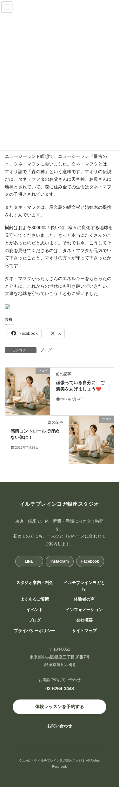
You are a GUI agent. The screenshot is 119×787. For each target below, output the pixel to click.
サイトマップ (84, 631)
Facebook (90, 561)
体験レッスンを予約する (59, 706)
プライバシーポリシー (34, 631)
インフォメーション (84, 610)
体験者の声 (84, 599)
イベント (34, 610)
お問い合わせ (59, 725)
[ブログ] (27, 391)
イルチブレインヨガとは (84, 585)
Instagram (59, 561)
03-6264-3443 (59, 688)
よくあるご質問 (34, 599)
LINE (29, 561)
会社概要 (84, 620)
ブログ (46, 350)
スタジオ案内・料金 (34, 582)
